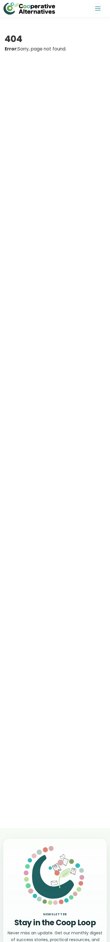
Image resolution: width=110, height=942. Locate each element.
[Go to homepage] (29, 8)
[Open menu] (98, 8)
